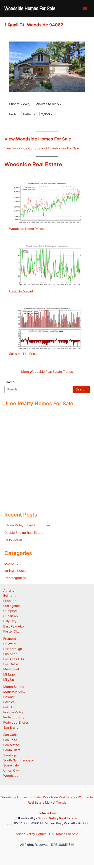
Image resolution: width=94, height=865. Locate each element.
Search (9, 382)
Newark (9, 697)
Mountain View (14, 692)
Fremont (9, 639)
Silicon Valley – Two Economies (27, 525)
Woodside (10, 776)
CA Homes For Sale (63, 834)
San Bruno (11, 728)
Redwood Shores (16, 723)
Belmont (9, 596)
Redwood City (13, 717)
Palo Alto (9, 707)
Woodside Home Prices (26, 229)
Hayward (10, 644)
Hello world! (13, 540)
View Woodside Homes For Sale (37, 139)
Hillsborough (12, 649)
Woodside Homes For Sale (29, 8)
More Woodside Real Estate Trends (47, 372)
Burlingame (11, 606)
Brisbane (9, 601)
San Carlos (11, 735)
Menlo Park (11, 669)
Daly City (9, 621)
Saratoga (10, 755)
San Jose (10, 740)
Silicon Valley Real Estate (57, 818)
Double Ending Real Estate (23, 533)
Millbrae (9, 674)
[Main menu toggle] (85, 8)
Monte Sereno (13, 687)
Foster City (11, 631)
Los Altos (10, 654)
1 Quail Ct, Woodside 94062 (33, 25)
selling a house (15, 571)
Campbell (10, 611)
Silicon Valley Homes (31, 834)
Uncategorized (15, 578)
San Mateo (11, 745)
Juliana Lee (47, 813)
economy (11, 563)
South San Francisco (18, 760)
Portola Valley (13, 712)
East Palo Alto (13, 626)
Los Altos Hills (13, 659)
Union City (11, 771)
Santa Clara (11, 750)
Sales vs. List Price (23, 354)
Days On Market (21, 291)
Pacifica (9, 702)
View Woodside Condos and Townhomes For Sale (41, 148)
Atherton (9, 591)
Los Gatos (11, 664)
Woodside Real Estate (33, 164)
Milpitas (9, 679)
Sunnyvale (11, 765)
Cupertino (10, 616)
